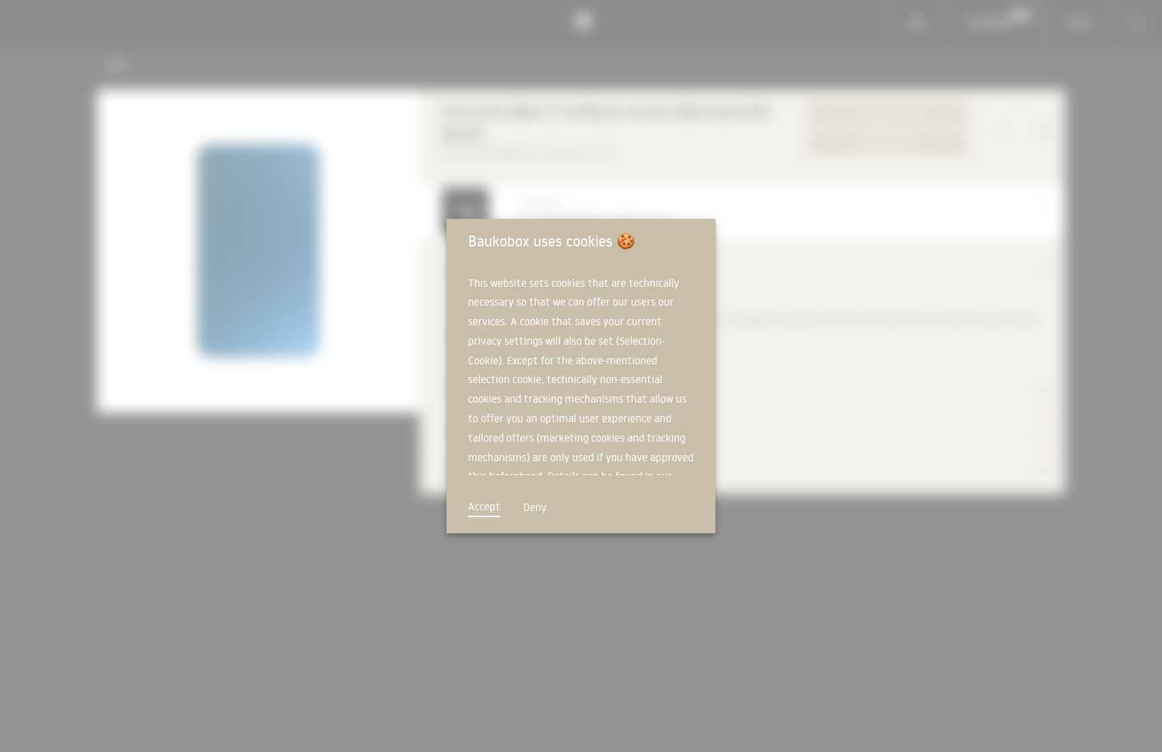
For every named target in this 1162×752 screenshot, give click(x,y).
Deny (535, 507)
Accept (484, 506)
